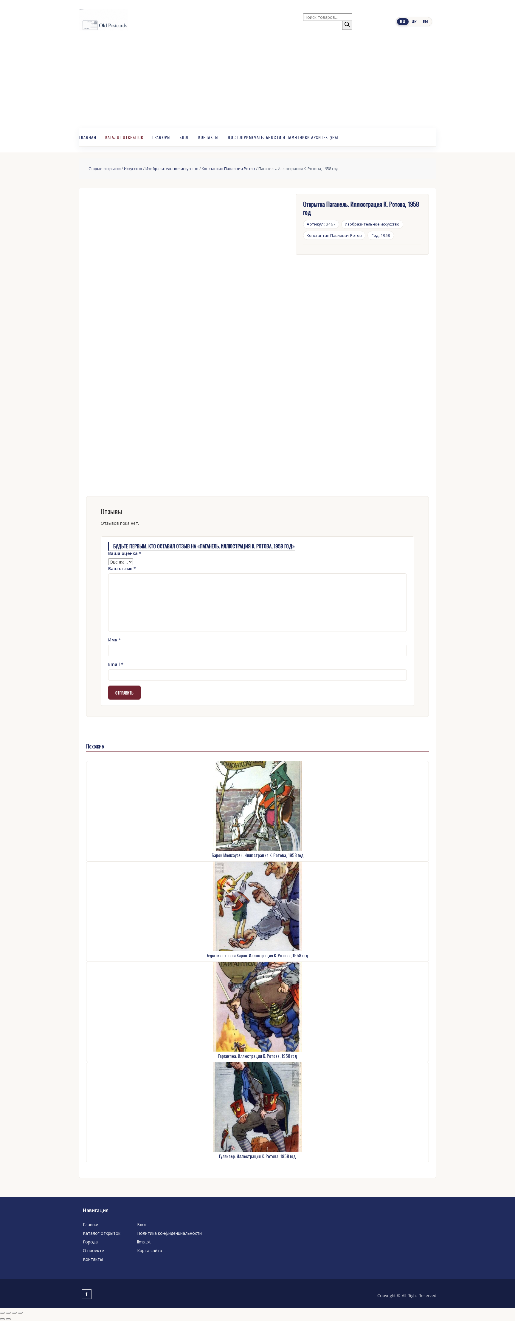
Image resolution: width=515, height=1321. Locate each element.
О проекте (93, 1250)
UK (414, 21)
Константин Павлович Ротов (228, 168)
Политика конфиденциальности (169, 1233)
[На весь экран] (8, 1313)
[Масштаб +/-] (2, 1313)
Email (115, 664)
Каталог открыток (124, 137)
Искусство (133, 168)
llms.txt (144, 1242)
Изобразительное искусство (171, 168)
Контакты (208, 137)
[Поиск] (347, 25)
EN (425, 21)
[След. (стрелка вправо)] (8, 1319)
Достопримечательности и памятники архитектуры (282, 137)
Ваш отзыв (122, 568)
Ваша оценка (124, 553)
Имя (114, 640)
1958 (380, 235)
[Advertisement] (257, 83)
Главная (87, 137)
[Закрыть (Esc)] (20, 1313)
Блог (184, 137)
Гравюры (161, 137)
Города (90, 1242)
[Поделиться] (14, 1313)
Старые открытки (105, 168)
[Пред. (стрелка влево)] (2, 1319)
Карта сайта (149, 1250)
